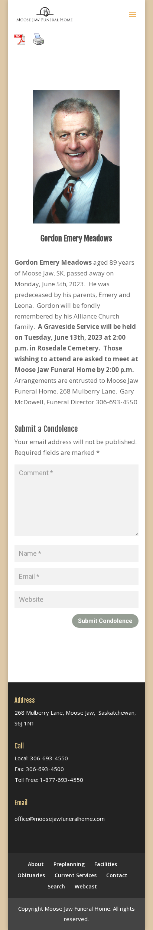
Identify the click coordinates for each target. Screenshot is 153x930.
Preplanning (69, 864)
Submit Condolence (105, 620)
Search (56, 886)
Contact (116, 875)
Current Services (76, 875)
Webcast (86, 886)
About (36, 864)
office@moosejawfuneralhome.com (59, 818)
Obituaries (31, 875)
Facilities (105, 864)
